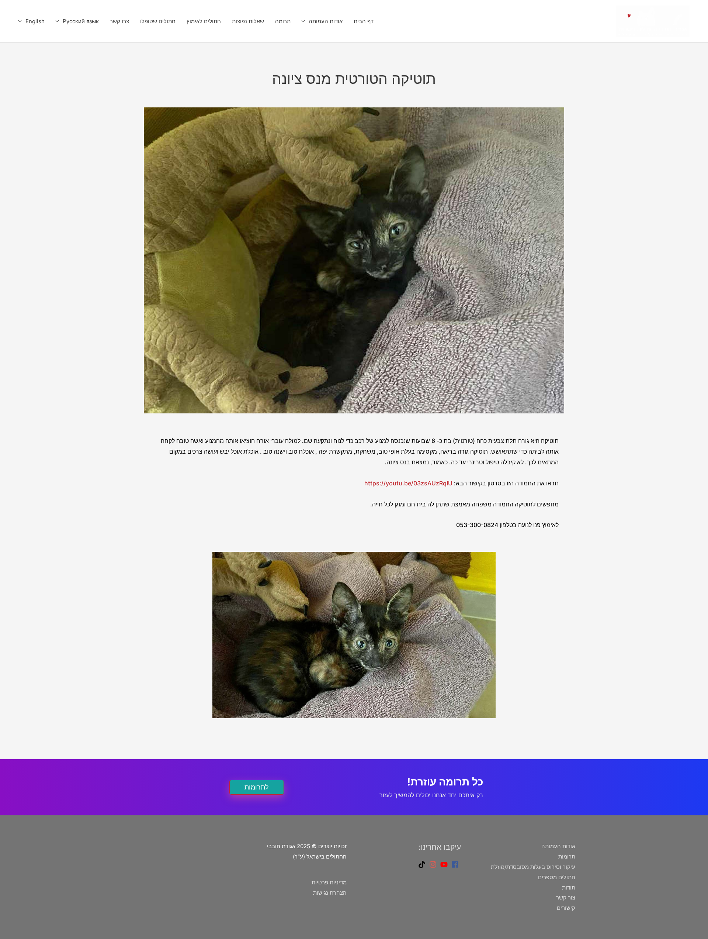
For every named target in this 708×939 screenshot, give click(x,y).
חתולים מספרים (556, 877)
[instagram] (434, 864)
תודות (568, 887)
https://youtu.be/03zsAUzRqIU (408, 483)
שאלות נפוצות (248, 21)
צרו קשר (119, 21)
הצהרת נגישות (330, 892)
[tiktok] (423, 864)
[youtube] (445, 864)
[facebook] (456, 864)
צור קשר (565, 897)
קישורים (566, 907)
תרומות (566, 856)
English (35, 21)
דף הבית (364, 21)
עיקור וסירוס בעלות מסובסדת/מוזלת (533, 866)
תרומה (283, 21)
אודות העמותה (326, 21)
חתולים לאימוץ (204, 21)
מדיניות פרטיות (329, 882)
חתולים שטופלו (158, 21)
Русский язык (81, 21)
